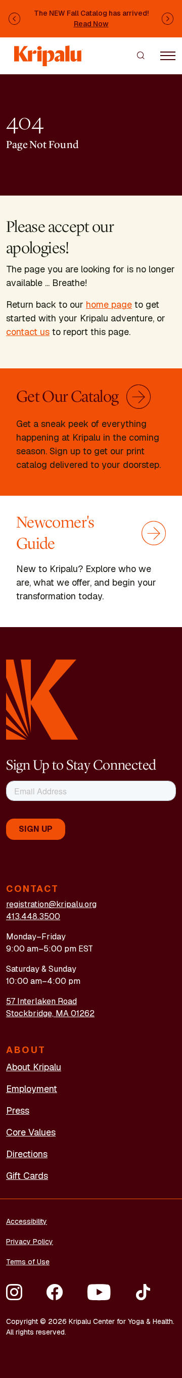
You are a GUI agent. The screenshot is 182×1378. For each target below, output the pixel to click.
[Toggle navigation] (168, 55)
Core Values (31, 1132)
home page (109, 304)
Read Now (91, 23)
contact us (28, 332)
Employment (31, 1089)
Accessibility (26, 1221)
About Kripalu (33, 1067)
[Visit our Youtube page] (99, 1292)
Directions (27, 1154)
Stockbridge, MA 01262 (50, 1013)
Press (17, 1110)
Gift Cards (27, 1175)
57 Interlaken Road (41, 1001)
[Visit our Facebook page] (55, 1292)
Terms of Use (28, 1261)
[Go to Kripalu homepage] (42, 699)
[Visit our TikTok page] (143, 1292)
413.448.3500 (33, 916)
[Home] (48, 51)
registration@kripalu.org (51, 904)
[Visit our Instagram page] (14, 1292)
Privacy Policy (29, 1241)
